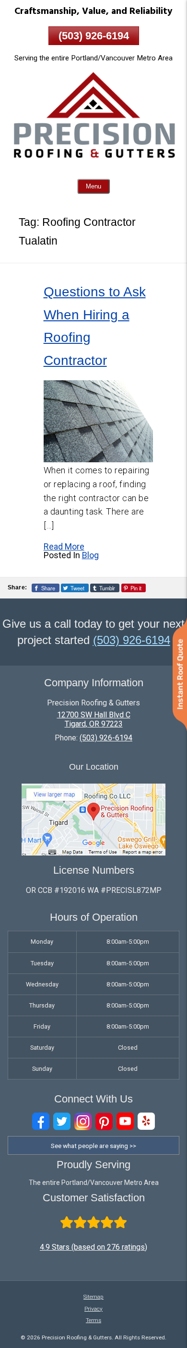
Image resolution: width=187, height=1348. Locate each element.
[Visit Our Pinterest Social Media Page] (104, 1121)
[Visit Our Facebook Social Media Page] (40, 1121)
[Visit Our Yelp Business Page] (146, 1121)
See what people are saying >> (93, 1145)
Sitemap (93, 1296)
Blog (90, 555)
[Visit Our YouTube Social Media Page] (125, 1121)
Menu (93, 186)
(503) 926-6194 (93, 36)
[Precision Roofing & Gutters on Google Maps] (93, 852)
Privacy (93, 1308)
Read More (64, 546)
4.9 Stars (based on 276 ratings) (93, 1247)
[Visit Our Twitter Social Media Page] (61, 1121)
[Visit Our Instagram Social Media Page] (83, 1121)
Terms (93, 1320)
